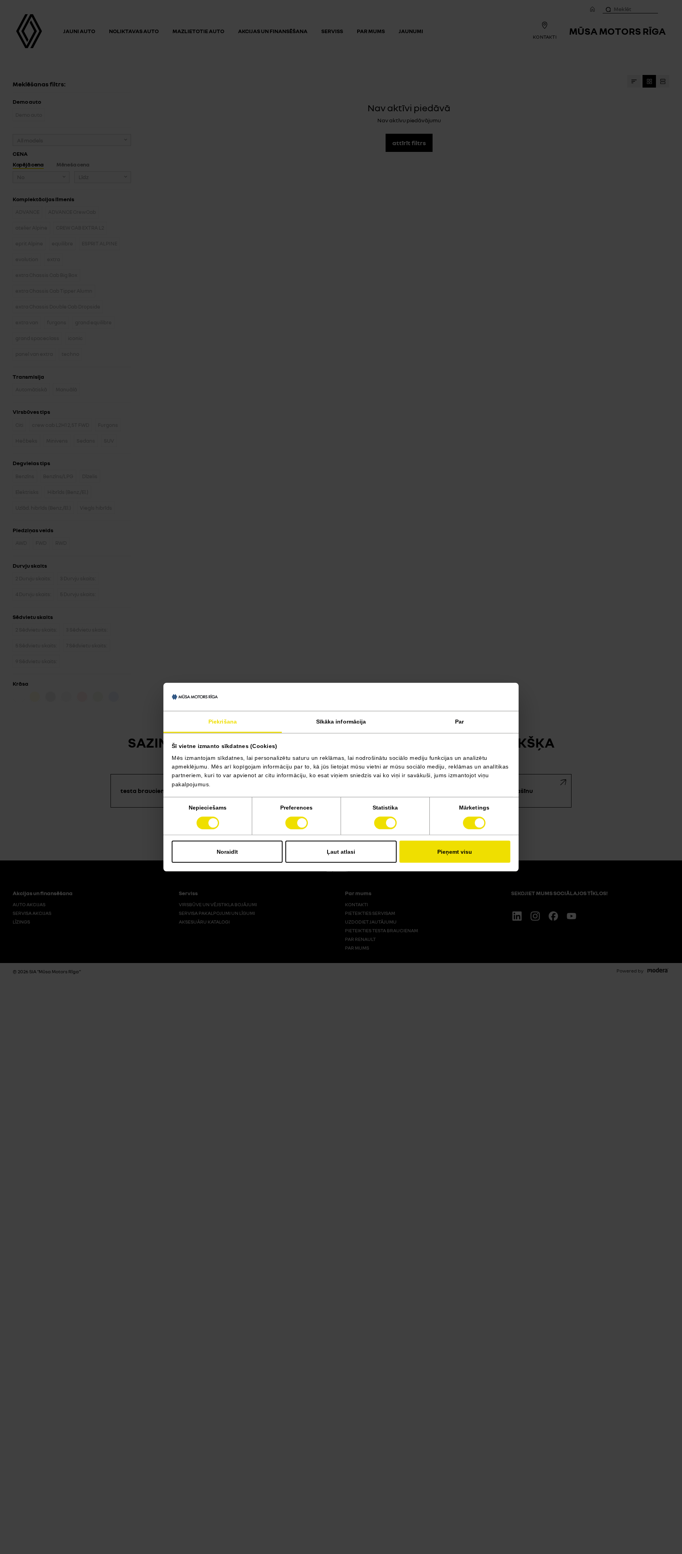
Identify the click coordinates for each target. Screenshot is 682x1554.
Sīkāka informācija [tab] (341, 721)
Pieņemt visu (454, 852)
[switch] (296, 823)
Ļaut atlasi (341, 852)
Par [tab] (459, 721)
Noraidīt (227, 852)
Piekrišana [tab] (222, 721)
